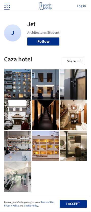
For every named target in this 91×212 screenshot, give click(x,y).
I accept (73, 203)
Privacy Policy (11, 205)
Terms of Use (47, 202)
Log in (81, 6)
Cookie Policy (31, 205)
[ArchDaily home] (45, 6)
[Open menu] (6, 6)
